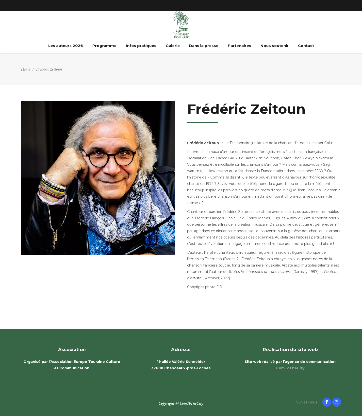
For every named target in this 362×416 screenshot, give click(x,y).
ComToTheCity (290, 368)
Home (25, 69)
